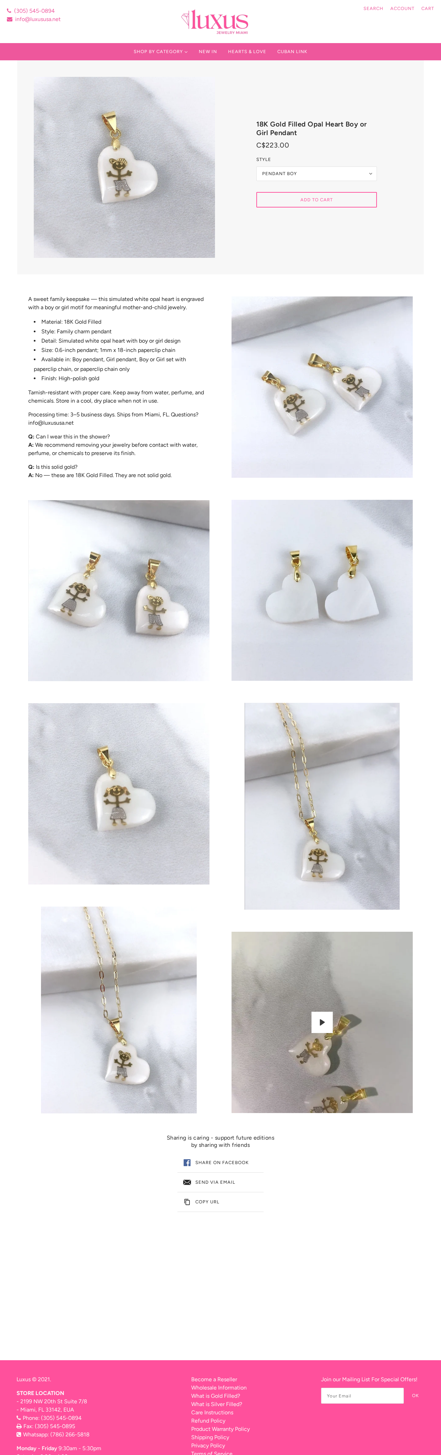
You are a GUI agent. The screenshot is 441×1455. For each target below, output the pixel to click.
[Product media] (118, 590)
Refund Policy (208, 1420)
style (263, 159)
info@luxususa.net (38, 19)
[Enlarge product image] (124, 167)
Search (373, 8)
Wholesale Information (219, 1387)
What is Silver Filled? (216, 1404)
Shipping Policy (210, 1437)
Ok (415, 1395)
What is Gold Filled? (215, 1396)
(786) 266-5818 (70, 1434)
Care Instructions (212, 1412)
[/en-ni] (215, 21)
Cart (427, 8)
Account (402, 8)
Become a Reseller (214, 1379)
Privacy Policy (208, 1445)
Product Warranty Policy (220, 1429)
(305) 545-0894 (34, 11)
